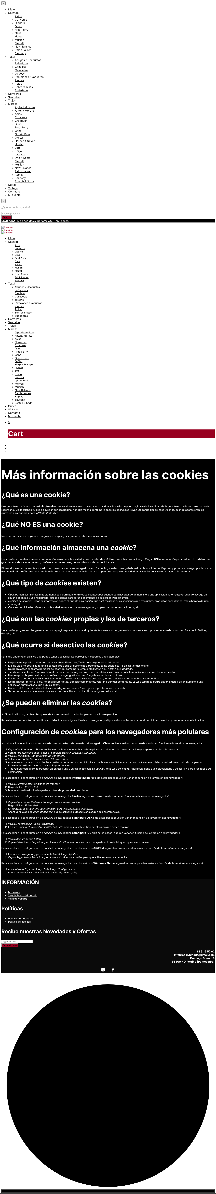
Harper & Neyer (25, 141)
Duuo (18, 26)
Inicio (11, 9)
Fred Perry (21, 29)
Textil (11, 56)
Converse (21, 19)
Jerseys (20, 73)
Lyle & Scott (22, 157)
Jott (17, 147)
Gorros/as (14, 93)
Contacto (14, 191)
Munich (19, 39)
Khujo (18, 151)
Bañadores (21, 63)
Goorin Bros (22, 134)
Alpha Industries (25, 107)
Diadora (20, 23)
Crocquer (21, 120)
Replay (19, 174)
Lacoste (20, 154)
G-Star (19, 137)
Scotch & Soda (24, 181)
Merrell (19, 43)
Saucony (20, 53)
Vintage (13, 188)
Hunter (19, 36)
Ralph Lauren (23, 50)
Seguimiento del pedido (22, 895)
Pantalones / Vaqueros (29, 77)
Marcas (12, 104)
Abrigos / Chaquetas (28, 60)
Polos (18, 83)
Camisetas (21, 70)
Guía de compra (17, 898)
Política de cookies (19, 921)
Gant (18, 33)
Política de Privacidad (21, 918)
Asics (18, 16)
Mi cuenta (14, 195)
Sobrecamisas (24, 87)
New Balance (23, 46)
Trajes (12, 100)
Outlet (12, 184)
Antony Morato (24, 110)
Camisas (20, 66)
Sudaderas (21, 90)
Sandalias (14, 97)
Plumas (19, 80)
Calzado (13, 12)
